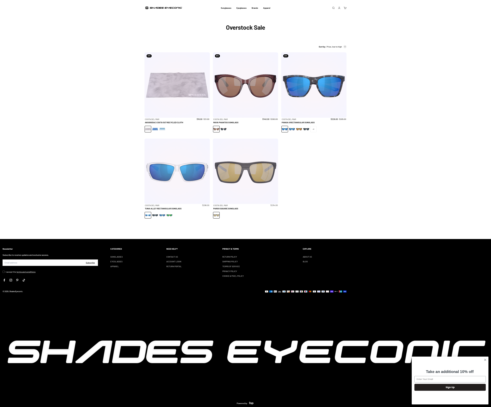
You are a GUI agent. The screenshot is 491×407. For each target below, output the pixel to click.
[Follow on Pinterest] (17, 280)
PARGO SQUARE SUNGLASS (225, 208)
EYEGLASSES (116, 261)
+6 (313, 129)
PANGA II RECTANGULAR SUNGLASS (298, 122)
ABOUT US (307, 257)
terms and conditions (26, 272)
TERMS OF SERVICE (231, 266)
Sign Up (450, 387)
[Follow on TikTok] (24, 280)
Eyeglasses (241, 8)
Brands (255, 8)
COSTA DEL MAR (152, 119)
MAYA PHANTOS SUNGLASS (225, 122)
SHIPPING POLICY (230, 261)
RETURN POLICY (229, 257)
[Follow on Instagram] (11, 280)
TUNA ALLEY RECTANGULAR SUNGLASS (163, 208)
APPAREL (114, 266)
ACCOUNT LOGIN (173, 261)
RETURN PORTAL (174, 266)
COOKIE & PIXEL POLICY (233, 276)
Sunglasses (226, 8)
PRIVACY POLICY (229, 271)
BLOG (305, 261)
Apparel (266, 8)
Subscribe (90, 262)
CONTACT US (172, 257)
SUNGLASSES (116, 257)
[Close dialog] (485, 360)
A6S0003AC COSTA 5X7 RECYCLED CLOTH (164, 122)
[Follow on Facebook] (4, 280)
